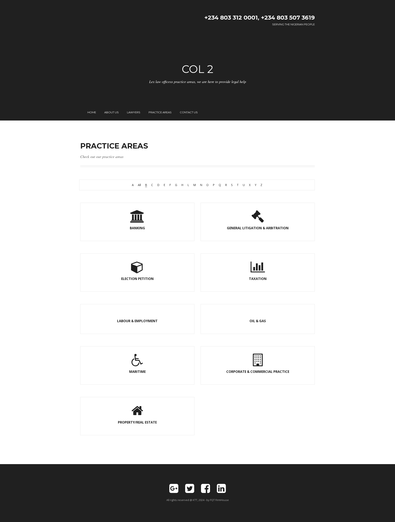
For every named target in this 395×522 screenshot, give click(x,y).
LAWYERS (133, 112)
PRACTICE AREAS (160, 112)
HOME (91, 112)
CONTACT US (189, 112)
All (139, 185)
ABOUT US (111, 112)
